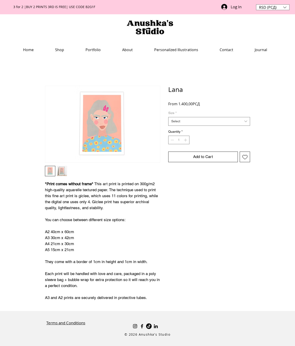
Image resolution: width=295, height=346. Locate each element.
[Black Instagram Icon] (135, 326)
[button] (272, 7)
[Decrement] (172, 140)
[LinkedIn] (156, 326)
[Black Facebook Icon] (142, 326)
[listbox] (272, 7)
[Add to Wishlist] (245, 157)
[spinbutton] (179, 140)
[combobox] (209, 121)
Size (172, 113)
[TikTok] (149, 326)
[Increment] (186, 140)
